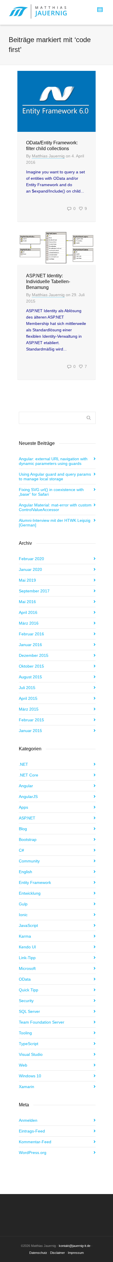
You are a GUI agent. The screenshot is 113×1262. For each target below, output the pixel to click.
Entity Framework (35, 882)
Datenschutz (38, 1252)
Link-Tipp (27, 957)
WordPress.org (32, 1152)
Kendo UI (27, 947)
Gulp (23, 904)
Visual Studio (31, 1054)
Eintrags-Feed (32, 1131)
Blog (23, 828)
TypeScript (28, 1043)
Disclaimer (57, 1252)
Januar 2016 (30, 644)
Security (26, 1000)
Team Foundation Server (41, 1022)
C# (21, 850)
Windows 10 (30, 1076)
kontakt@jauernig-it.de (74, 1245)
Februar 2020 (31, 558)
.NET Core (28, 775)
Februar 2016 (31, 634)
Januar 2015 (30, 730)
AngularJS (28, 796)
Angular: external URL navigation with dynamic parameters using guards (53, 461)
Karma (25, 936)
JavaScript (28, 925)
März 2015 (29, 709)
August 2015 (30, 677)
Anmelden (28, 1120)
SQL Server (29, 1011)
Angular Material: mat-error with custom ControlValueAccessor (55, 507)
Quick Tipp (28, 990)
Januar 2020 (30, 569)
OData (25, 979)
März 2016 (29, 623)
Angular (26, 785)
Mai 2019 (27, 580)
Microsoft (27, 968)
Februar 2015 (31, 720)
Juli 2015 (27, 687)
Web (23, 1065)
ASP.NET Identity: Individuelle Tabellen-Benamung (48, 281)
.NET (23, 764)
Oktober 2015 (31, 666)
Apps (23, 807)
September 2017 (34, 591)
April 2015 (28, 698)
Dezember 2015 (33, 655)
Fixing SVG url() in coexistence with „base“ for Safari (51, 492)
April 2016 (28, 612)
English (25, 871)
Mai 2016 (27, 601)
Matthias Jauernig (48, 156)
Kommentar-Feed (35, 1141)
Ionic (23, 914)
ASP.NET (27, 818)
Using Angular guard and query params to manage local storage (55, 476)
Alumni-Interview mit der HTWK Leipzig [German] (54, 522)
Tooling (25, 1033)
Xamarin (26, 1086)
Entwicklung (30, 893)
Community (29, 861)
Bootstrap (28, 839)
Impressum (76, 1252)
